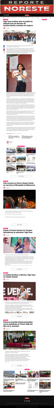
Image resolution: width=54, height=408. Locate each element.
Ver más (46, 17)
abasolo (14, 133)
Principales (8, 17)
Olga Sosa (17, 133)
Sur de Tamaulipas (37, 17)
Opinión (32, 17)
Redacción (8, 28)
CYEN (18, 17)
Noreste (29, 17)
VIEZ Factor (26, 406)
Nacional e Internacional (23, 17)
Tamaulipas (42, 17)
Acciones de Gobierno (14, 17)
